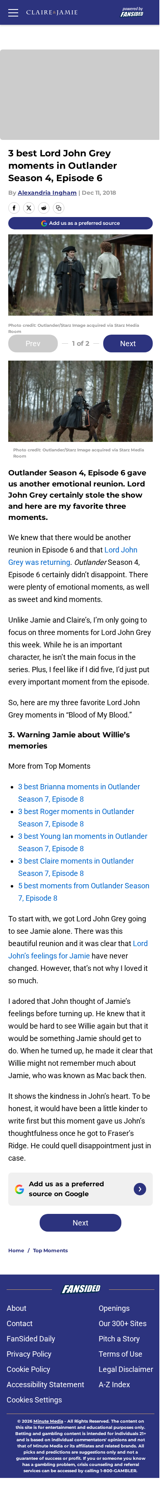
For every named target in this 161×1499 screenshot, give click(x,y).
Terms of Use (120, 1354)
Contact (20, 1323)
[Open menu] (13, 12)
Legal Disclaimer (126, 1369)
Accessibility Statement (45, 1384)
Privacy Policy (29, 1354)
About (16, 1308)
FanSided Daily (31, 1338)
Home (16, 1250)
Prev (33, 343)
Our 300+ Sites (123, 1323)
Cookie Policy (28, 1369)
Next (128, 343)
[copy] (58, 208)
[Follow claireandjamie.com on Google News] (140, 1189)
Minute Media (48, 1421)
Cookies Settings (34, 1399)
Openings (114, 1308)
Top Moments (50, 1250)
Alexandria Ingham (47, 192)
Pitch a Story (119, 1338)
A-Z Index (114, 1384)
